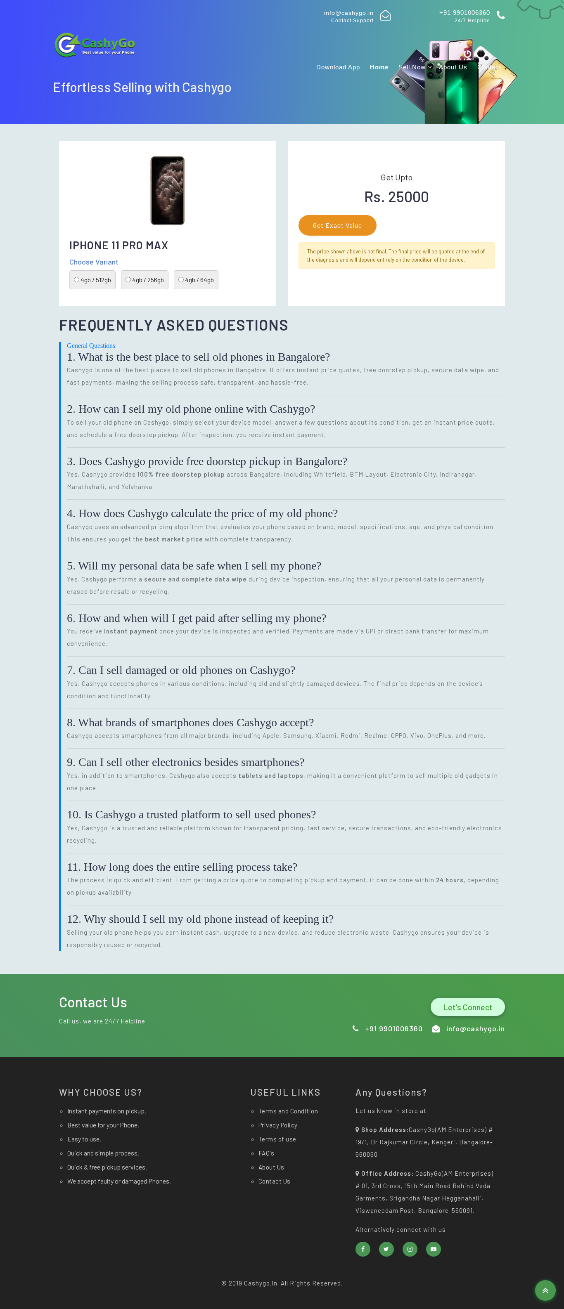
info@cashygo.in (349, 12)
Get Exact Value (337, 225)
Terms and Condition (288, 1111)
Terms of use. (278, 1139)
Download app (338, 67)
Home (379, 67)
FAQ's (266, 1153)
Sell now (413, 67)
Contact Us (274, 1181)
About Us (453, 67)
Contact (489, 67)
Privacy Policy (278, 1125)
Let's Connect (468, 1007)
